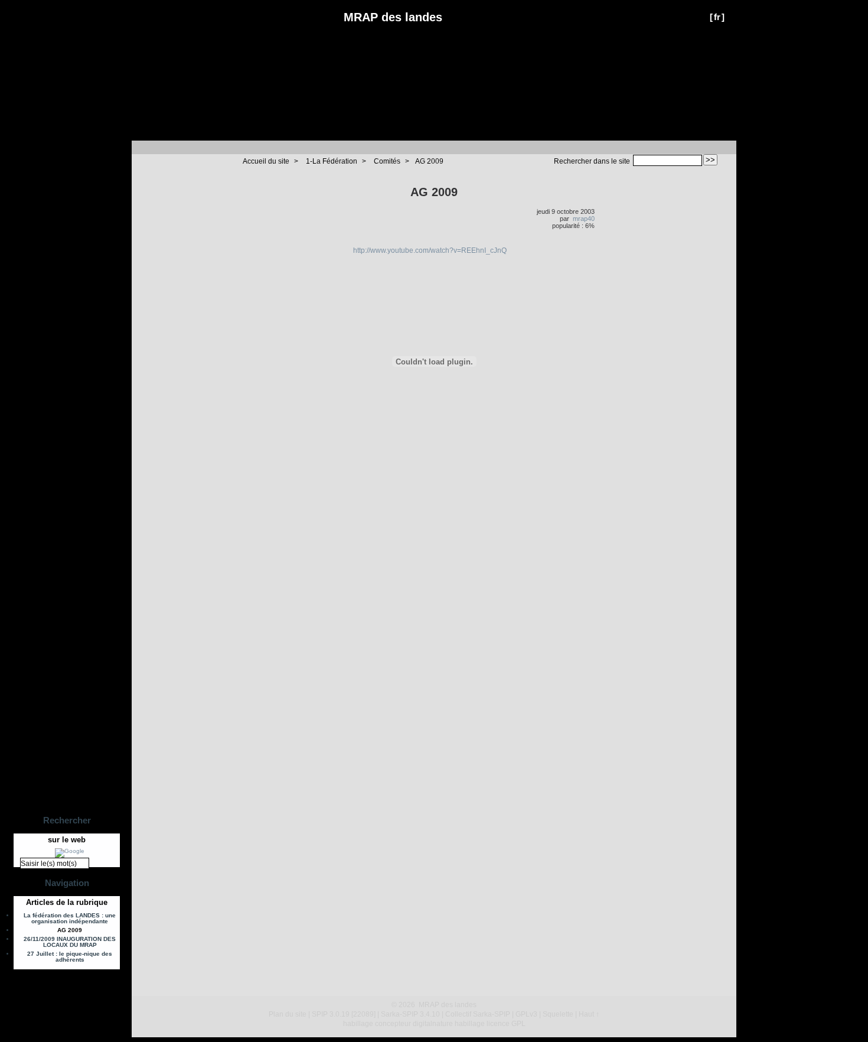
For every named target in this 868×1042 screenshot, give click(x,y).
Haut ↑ (589, 1014)
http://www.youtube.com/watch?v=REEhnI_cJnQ (430, 250)
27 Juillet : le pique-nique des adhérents (69, 957)
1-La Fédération (331, 161)
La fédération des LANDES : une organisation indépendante (70, 918)
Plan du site (287, 1014)
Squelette (558, 1014)
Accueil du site (266, 161)
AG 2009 (429, 161)
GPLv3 (526, 1014)
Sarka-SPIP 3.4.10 (410, 1014)
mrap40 (584, 218)
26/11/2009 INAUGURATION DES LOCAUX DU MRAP (70, 942)
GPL (518, 1024)
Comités (387, 161)
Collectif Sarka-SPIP (477, 1014)
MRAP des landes (393, 17)
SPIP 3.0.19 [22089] (344, 1014)
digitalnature (433, 1024)
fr (717, 17)
